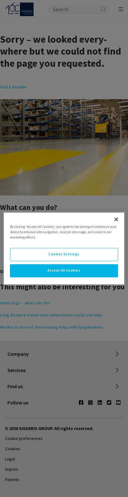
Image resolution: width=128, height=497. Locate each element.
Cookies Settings (64, 254)
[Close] (116, 219)
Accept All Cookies (64, 270)
